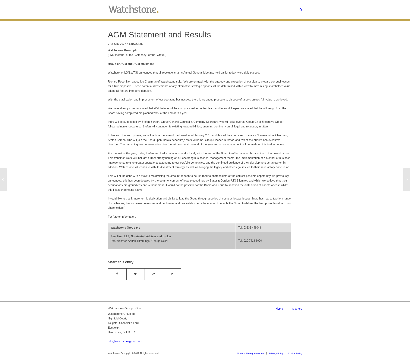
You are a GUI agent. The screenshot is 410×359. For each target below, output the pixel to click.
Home (279, 308)
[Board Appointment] (3, 179)
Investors (296, 308)
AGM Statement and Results (159, 34)
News (134, 44)
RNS (140, 44)
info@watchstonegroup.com (125, 341)
